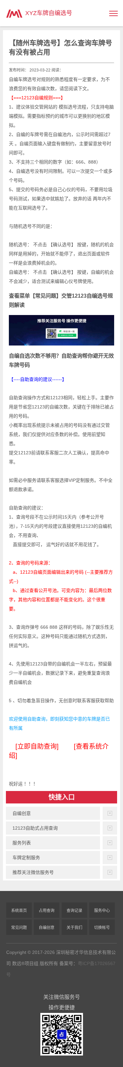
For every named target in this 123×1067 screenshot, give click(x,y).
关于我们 (74, 927)
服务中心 (102, 910)
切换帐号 (102, 927)
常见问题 (19, 927)
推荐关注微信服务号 (33, 872)
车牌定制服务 (26, 857)
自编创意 (21, 813)
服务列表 (21, 842)
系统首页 (19, 910)
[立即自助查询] (37, 746)
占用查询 (46, 910)
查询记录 (74, 910)
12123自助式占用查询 (35, 828)
